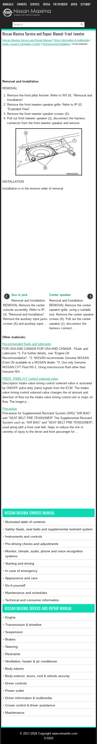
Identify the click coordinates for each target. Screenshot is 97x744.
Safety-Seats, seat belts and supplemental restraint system (49, 529)
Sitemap (86, 4)
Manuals (8, 4)
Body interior (14, 668)
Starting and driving (19, 563)
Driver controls (16, 683)
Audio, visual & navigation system (21, 44)
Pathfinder (60, 4)
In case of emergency (21, 571)
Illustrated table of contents (25, 522)
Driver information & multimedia (71, 40)
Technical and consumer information (32, 600)
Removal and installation (56, 44)
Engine (10, 617)
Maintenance (14, 712)
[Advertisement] (48, 62)
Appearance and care (21, 578)
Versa (46, 4)
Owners (22, 4)
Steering (11, 647)
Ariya (74, 4)
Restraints (12, 654)
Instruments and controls (23, 536)
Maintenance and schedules (26, 593)
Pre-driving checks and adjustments (31, 544)
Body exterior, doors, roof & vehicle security (37, 676)
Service (35, 4)
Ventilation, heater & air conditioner (31, 661)
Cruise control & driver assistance (30, 705)
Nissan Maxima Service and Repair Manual (27, 40)
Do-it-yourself (15, 585)
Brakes (10, 639)
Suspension (14, 632)
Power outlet (14, 690)
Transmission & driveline (23, 625)
